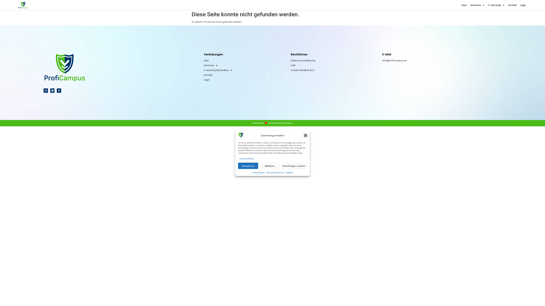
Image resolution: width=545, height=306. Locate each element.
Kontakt (512, 5)
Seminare (475, 5)
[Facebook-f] (59, 90)
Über (464, 5)
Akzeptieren (248, 165)
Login (523, 5)
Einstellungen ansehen (294, 165)
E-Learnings (494, 5)
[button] (305, 135)
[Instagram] (46, 90)
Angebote (289, 172)
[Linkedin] (52, 90)
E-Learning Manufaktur (216, 70)
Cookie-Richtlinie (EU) (302, 70)
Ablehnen (269, 165)
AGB (293, 65)
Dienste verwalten (246, 158)
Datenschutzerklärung (275, 172)
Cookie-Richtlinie (258, 172)
